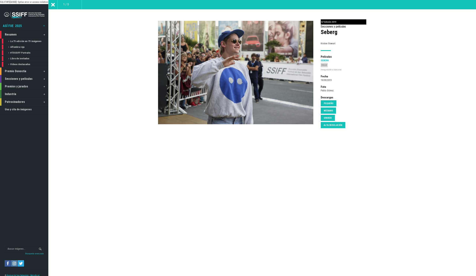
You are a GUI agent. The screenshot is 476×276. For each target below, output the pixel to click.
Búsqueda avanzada (34, 253)
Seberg (325, 60)
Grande (328, 118)
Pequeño (328, 103)
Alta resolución (333, 125)
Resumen (11, 34)
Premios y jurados (16, 86)
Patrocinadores (15, 102)
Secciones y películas (19, 79)
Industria (10, 94)
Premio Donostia (15, 71)
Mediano (328, 110)
